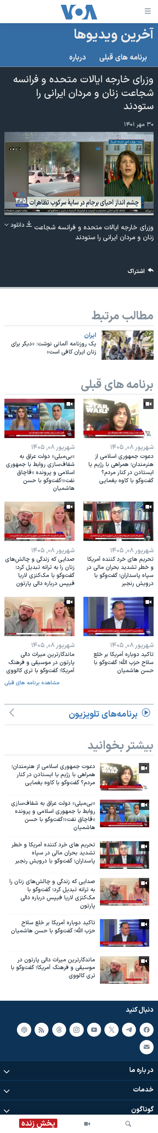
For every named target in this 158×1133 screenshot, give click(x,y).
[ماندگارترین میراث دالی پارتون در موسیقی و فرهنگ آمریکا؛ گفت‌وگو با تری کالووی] (39, 616)
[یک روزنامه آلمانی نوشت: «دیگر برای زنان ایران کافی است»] (127, 345)
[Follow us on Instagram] (76, 1029)
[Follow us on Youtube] (94, 1029)
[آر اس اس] (42, 1029)
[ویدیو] (87, 1124)
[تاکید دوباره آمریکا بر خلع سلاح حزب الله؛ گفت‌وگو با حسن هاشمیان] (118, 616)
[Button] (141, 273)
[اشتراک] (147, 1047)
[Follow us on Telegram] (129, 1029)
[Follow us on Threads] (59, 1029)
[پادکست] (24, 1029)
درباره (77, 57)
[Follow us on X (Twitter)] (111, 1029)
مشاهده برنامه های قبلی (32, 683)
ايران (90, 335)
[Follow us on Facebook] (147, 1029)
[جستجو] (128, 1124)
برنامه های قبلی (123, 57)
